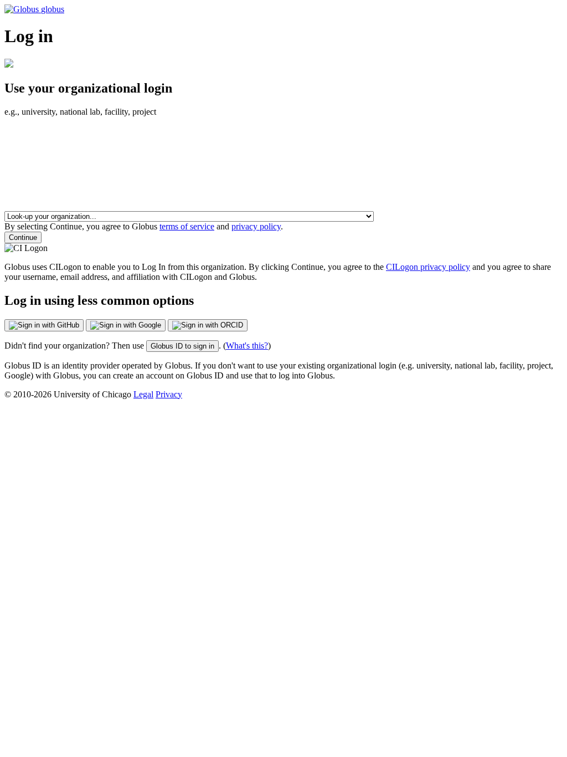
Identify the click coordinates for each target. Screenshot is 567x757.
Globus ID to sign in (182, 346)
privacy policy (256, 226)
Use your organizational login (88, 88)
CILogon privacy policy (428, 267)
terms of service (186, 226)
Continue (23, 237)
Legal (143, 394)
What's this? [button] (247, 345)
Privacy (169, 394)
